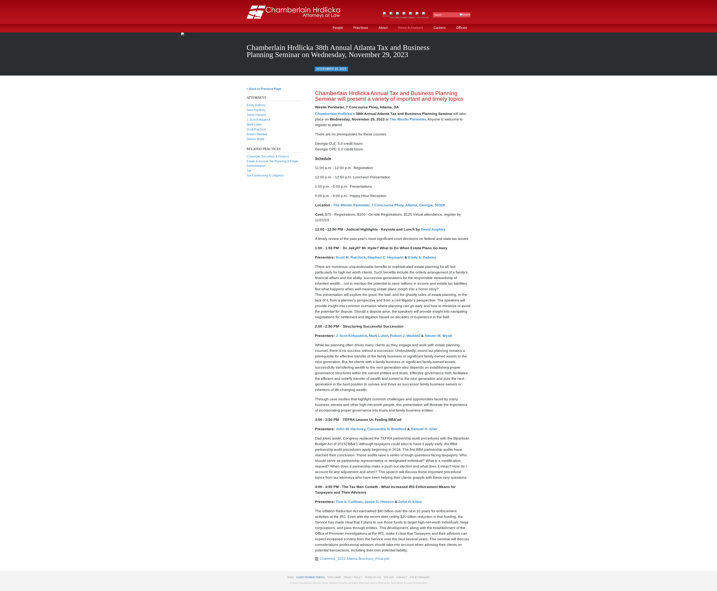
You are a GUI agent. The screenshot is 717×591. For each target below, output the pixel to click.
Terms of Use (373, 577)
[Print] (419, 18)
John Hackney (256, 110)
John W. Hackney (350, 429)
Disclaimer (334, 577)
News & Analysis (410, 28)
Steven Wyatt (255, 139)
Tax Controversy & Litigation (265, 175)
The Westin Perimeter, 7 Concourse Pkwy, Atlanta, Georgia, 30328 (389, 205)
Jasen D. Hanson (379, 502)
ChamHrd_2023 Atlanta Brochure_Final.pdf (354, 559)
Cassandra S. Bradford (386, 429)
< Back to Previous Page (264, 88)
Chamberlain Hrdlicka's (335, 114)
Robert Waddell (257, 134)
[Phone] (425, 18)
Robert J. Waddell (405, 336)
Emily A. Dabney (422, 257)
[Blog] (412, 18)
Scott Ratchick (256, 129)
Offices (461, 28)
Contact (401, 577)
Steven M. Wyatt (438, 336)
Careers (440, 28)
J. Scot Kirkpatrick (258, 119)
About (383, 28)
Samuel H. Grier (424, 429)
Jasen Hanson (256, 114)
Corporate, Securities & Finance (268, 156)
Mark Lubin (254, 124)
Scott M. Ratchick (351, 257)
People (338, 28)
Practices (360, 28)
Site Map (389, 577)
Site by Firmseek (419, 577)
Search (438, 14)
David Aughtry (433, 229)
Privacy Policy (353, 577)
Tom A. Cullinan (349, 502)
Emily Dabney (256, 105)
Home (290, 577)
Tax (249, 170)
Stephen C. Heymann (386, 257)
